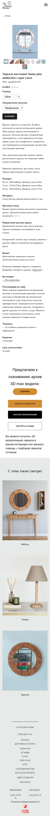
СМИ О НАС (25, 760)
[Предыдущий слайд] (6, 41)
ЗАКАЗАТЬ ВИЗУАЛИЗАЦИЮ (25, 415)
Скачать (25, 392)
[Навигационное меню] (46, 5)
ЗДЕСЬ (17, 216)
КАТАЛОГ (25, 740)
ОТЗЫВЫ (25, 753)
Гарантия (36, 270)
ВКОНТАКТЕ (15, 790)
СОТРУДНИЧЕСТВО (25, 769)
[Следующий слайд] (43, 41)
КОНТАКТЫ (25, 782)
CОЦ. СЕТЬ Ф (15, 796)
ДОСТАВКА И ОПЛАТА (25, 744)
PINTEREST (34, 790)
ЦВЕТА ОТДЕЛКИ (25, 778)
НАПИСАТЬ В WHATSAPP (25, 404)
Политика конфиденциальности (25, 802)
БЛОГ (25, 764)
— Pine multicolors (11, 280)
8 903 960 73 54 (25, 734)
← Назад (6, 16)
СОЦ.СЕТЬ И (35, 795)
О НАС (25, 756)
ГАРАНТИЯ (25, 749)
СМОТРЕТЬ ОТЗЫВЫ (25, 426)
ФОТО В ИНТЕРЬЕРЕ (25, 773)
